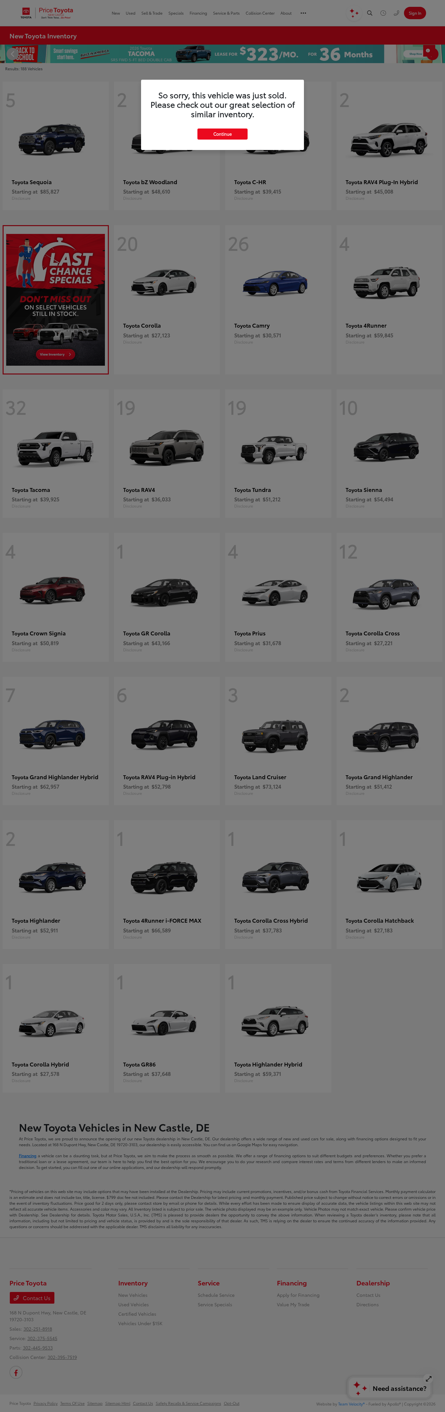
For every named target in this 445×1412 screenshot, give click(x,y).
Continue (222, 134)
